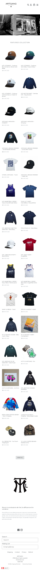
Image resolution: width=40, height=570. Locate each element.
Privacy (24, 552)
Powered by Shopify (27, 564)
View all (20, 457)
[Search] (28, 4)
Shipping (10, 552)
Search (4, 537)
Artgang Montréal (16, 564)
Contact (17, 552)
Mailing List (6, 544)
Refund (30, 552)
